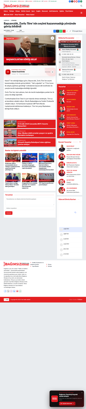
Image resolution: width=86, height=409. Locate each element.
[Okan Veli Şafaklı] (61, 92)
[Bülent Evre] (61, 109)
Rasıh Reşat (70, 146)
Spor (33, 11)
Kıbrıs (6, 11)
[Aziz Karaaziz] (61, 117)
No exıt (69, 102)
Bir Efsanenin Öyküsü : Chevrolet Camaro (73, 166)
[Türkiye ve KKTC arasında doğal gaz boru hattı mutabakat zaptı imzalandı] (29, 157)
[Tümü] (80, 86)
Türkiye (11, 11)
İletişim (50, 266)
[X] (8, 291)
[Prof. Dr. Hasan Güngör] (61, 173)
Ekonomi (45, 11)
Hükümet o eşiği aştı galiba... (73, 149)
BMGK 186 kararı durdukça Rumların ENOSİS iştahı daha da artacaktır (73, 126)
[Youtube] (17, 291)
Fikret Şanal (71, 123)
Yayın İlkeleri (35, 266)
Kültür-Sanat (25, 11)
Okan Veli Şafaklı (72, 90)
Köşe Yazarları (20, 14)
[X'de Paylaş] (57, 31)
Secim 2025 (9, 14)
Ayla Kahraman (72, 188)
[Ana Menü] (81, 13)
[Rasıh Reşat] (61, 148)
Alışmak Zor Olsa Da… (73, 134)
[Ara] (81, 6)
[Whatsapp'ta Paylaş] (60, 31)
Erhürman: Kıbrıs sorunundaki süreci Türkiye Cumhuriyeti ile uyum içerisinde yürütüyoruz (12, 167)
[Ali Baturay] (61, 182)
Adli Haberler (53, 11)
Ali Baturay (70, 180)
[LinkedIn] (14, 291)
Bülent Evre (71, 106)
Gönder (8, 213)
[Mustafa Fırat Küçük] (61, 156)
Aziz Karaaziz (71, 115)
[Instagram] (11, 291)
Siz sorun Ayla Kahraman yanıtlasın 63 (73, 191)
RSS (7, 299)
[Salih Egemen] (61, 100)
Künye (49, 264)
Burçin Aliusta (72, 162)
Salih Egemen (71, 99)
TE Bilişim (79, 299)
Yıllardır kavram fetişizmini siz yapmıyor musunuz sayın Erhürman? (72, 94)
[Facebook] (5, 291)
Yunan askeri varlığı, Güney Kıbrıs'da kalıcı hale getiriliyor (12, 184)
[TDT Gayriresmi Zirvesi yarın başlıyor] (46, 177)
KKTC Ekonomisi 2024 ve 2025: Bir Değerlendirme (73, 175)
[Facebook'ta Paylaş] (54, 31)
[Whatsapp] (20, 291)
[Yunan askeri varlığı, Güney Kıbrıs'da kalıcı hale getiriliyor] (13, 177)
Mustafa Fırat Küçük (73, 154)
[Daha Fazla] (64, 31)
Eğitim (62, 11)
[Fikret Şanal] (61, 125)
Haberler (6, 20)
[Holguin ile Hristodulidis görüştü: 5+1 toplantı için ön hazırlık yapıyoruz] (29, 177)
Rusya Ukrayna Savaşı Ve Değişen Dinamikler (74, 157)
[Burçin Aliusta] (61, 165)
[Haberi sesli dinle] (8, 71)
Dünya (17, 11)
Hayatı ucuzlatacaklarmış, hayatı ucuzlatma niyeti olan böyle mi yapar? (73, 183)
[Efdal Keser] (61, 133)
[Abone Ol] (77, 31)
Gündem (13, 20)
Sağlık (38, 11)
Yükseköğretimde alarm (72, 110)
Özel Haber (69, 11)
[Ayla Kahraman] (61, 190)
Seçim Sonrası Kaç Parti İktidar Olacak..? (73, 118)
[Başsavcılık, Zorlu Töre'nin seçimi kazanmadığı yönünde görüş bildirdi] (30, 50)
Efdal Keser (70, 132)
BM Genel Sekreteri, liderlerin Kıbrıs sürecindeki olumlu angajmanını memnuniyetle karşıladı (46, 167)
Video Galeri (30, 14)
